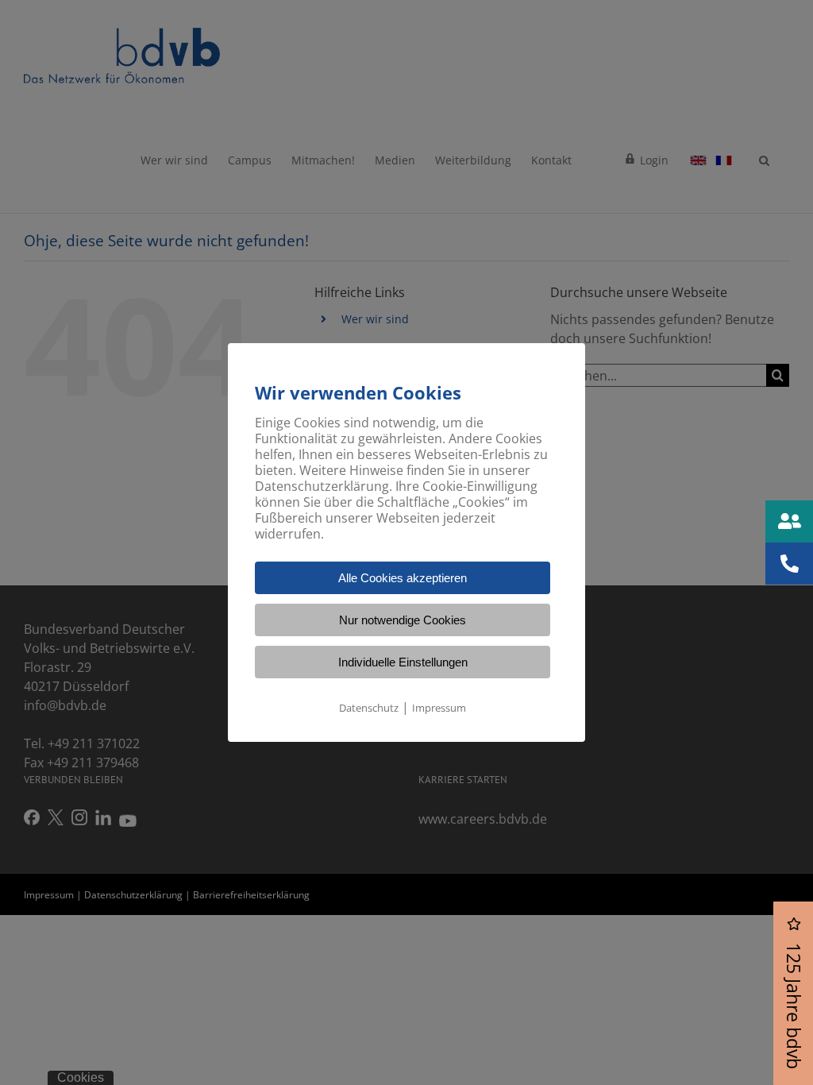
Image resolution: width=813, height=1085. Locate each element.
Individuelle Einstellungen (403, 662)
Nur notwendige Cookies (402, 620)
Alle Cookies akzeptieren (402, 578)
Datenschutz (369, 708)
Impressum (439, 708)
